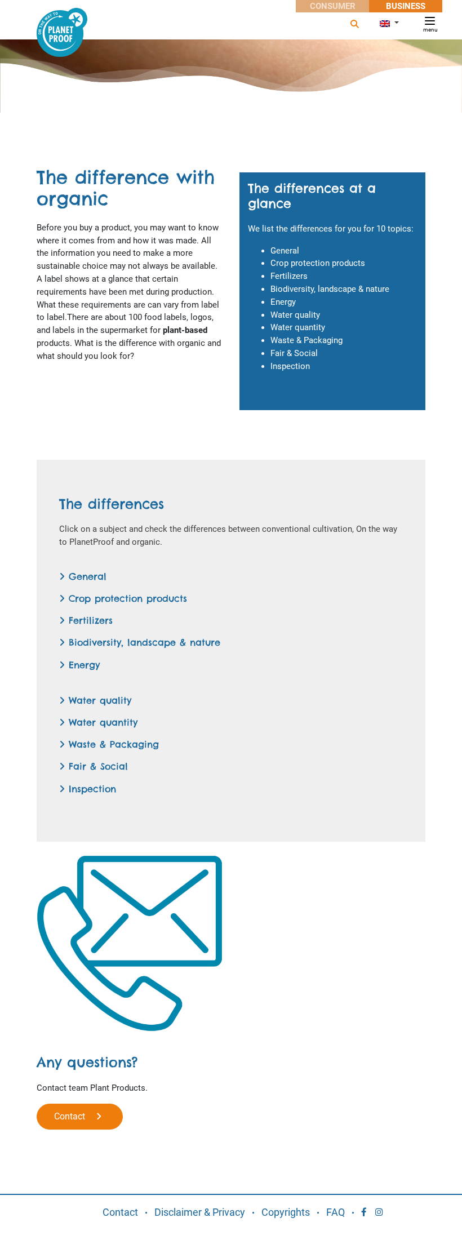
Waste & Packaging (112, 744)
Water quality (98, 700)
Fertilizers (89, 620)
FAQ (335, 1212)
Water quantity (101, 722)
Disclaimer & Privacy (199, 1212)
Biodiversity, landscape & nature (142, 642)
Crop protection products (126, 598)
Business (405, 6)
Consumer (333, 6)
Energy (82, 664)
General (85, 576)
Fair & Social (96, 766)
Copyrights (285, 1212)
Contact (75, 1116)
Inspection (90, 788)
